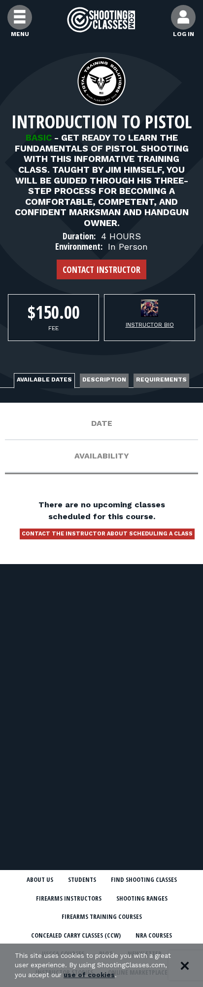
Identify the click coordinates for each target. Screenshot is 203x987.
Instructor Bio (150, 324)
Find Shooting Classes (144, 879)
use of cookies (89, 975)
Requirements (161, 379)
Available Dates (44, 379)
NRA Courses (153, 935)
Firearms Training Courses (102, 916)
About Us (40, 879)
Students (82, 879)
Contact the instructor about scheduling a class (107, 534)
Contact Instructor (101, 269)
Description (104, 379)
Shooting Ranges (142, 898)
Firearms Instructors (69, 898)
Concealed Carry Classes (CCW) (76, 935)
